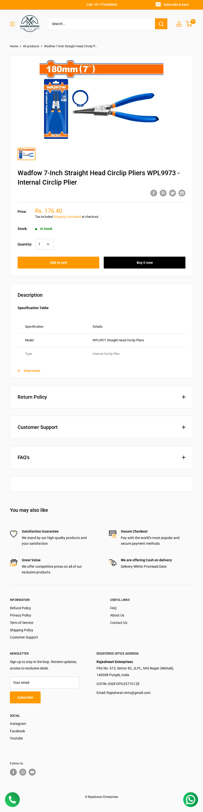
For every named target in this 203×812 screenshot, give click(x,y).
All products (31, 46)
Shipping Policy (21, 630)
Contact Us (118, 623)
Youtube (16, 738)
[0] (189, 24)
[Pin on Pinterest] (163, 193)
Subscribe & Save (176, 4)
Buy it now (145, 263)
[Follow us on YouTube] (32, 772)
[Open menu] (12, 24)
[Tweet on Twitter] (172, 193)
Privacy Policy (20, 615)
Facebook (17, 731)
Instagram (18, 724)
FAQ (113, 608)
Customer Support (24, 637)
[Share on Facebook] (153, 193)
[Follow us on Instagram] (22, 772)
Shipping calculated (67, 217)
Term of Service (21, 623)
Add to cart (58, 263)
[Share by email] (181, 193)
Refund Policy (20, 608)
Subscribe (25, 697)
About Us (117, 615)
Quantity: (25, 244)
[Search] (161, 23)
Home (14, 46)
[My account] (179, 23)
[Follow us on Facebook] (13, 772)
